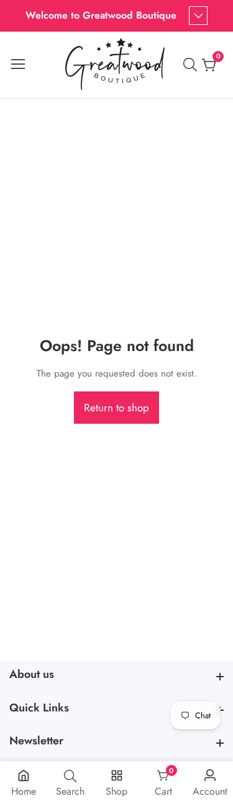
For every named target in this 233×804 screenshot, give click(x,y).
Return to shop (116, 407)
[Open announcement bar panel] (198, 15)
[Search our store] (192, 64)
